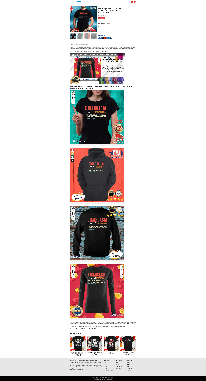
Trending (102, 28)
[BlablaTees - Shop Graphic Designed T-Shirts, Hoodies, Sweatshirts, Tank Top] (75, 1)
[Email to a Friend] (103, 38)
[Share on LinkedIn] (109, 38)
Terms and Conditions (109, 370)
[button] (132, 2)
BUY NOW (101, 18)
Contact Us (107, 372)
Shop (117, 362)
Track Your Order (119, 366)
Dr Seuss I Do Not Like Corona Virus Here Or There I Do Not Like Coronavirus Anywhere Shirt (78, 353)
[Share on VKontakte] (107, 38)
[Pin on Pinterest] (105, 38)
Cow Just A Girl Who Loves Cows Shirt (111, 352)
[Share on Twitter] (101, 38)
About (106, 362)
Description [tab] (72, 44)
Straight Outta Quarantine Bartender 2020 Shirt (95, 353)
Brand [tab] (87, 44)
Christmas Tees (130, 368)
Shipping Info (118, 368)
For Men (128, 362)
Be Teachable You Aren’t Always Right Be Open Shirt (128, 353)
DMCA (106, 364)
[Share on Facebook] (99, 38)
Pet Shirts (129, 370)
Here (71, 47)
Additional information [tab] (81, 44)
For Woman (129, 364)
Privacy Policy (107, 366)
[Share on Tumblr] (111, 38)
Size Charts (118, 364)
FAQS (106, 368)
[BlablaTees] (101, 35)
